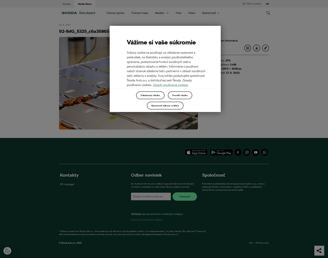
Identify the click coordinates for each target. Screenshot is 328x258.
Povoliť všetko (180, 95)
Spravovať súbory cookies (165, 105)
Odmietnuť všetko (150, 95)
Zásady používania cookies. (170, 85)
